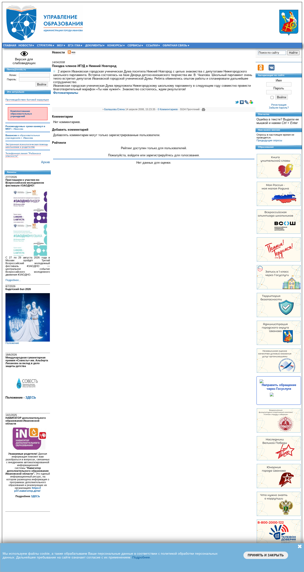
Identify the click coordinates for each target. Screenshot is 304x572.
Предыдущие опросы (269, 140)
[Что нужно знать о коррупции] (279, 515)
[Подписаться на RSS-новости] (71, 52)
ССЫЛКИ (152, 45)
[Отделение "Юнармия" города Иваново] (279, 487)
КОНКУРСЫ (115, 45)
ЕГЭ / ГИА (74, 45)
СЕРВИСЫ (134, 45)
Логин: (13, 75)
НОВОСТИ (25, 45)
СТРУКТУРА (44, 45)
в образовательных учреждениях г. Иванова (22, 136)
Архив (45, 162)
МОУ (60, 45)
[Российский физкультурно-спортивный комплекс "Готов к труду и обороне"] (279, 431)
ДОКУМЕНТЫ (94, 45)
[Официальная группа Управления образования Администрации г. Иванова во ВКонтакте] (271, 69)
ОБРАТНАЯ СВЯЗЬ (175, 45)
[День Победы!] (279, 459)
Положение (12, 343)
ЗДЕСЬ (30, 397)
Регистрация (278, 104)
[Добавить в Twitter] (237, 103)
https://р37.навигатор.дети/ (27, 489)
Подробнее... (13, 280)
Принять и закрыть (266, 555)
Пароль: (12, 79)
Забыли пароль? (279, 107)
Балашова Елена (114, 109)
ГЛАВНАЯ (9, 45)
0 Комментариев (168, 109)
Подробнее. (141, 557)
